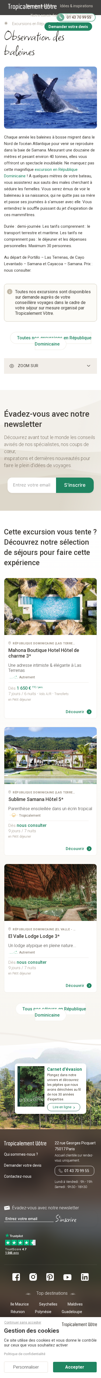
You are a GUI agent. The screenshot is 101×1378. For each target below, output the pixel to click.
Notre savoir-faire (46, 15)
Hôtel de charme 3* (43, 653)
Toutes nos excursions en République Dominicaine (54, 341)
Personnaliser (26, 1367)
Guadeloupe (72, 1312)
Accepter (74, 1367)
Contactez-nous (18, 1176)
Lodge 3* (34, 936)
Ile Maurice (20, 1304)
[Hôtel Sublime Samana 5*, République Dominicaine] (50, 755)
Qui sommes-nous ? (21, 1154)
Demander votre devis (22, 1165)
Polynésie (43, 1312)
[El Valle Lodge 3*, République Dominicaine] (50, 892)
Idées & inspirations (76, 6)
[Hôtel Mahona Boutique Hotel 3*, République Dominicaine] (50, 606)
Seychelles (48, 1304)
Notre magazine (79, 15)
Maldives (75, 1304)
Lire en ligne (62, 1107)
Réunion (18, 1312)
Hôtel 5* (35, 799)
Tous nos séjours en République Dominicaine (54, 1012)
